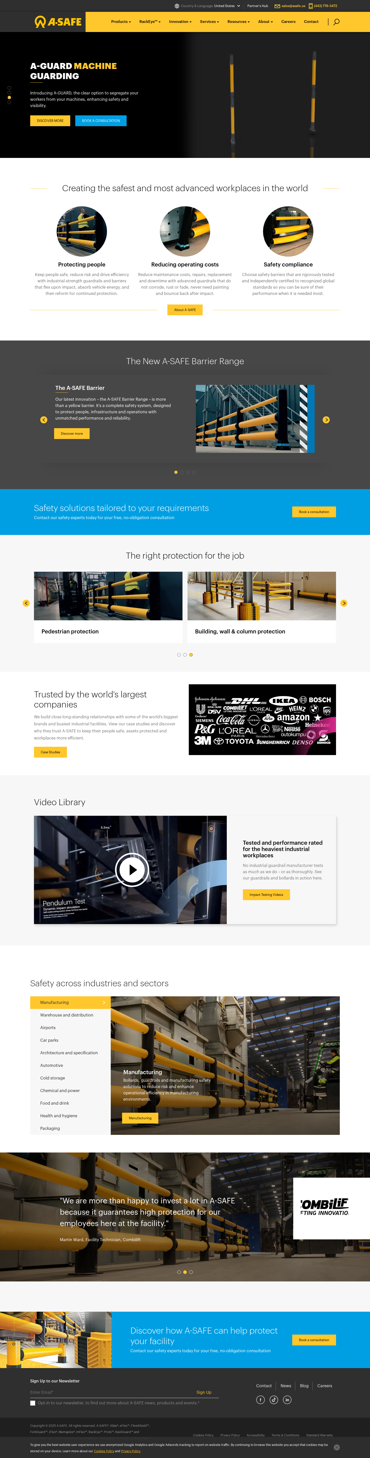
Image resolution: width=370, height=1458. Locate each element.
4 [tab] (9, 102)
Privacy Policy (230, 1435)
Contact (311, 22)
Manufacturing (54, 1003)
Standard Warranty (319, 1435)
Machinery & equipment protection (108, 607)
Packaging (50, 1129)
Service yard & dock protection (262, 607)
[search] (334, 21)
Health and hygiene (58, 1116)
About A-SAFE (185, 310)
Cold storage (52, 1078)
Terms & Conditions (285, 1435)
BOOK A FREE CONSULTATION (105, 117)
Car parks (49, 1040)
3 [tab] (9, 97)
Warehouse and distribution (66, 1015)
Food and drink (54, 1103)
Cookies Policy (203, 1435)
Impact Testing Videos (266, 894)
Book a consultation (314, 512)
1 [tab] (9, 88)
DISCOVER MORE (50, 117)
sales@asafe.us (293, 6)
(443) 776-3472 (325, 6)
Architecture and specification (69, 1053)
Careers (288, 22)
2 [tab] (9, 92)
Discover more (72, 433)
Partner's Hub (257, 6)
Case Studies (50, 752)
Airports (48, 1028)
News (286, 1386)
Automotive (51, 1066)
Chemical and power (60, 1091)
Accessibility (256, 1435)
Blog (304, 1386)
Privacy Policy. (131, 1451)
